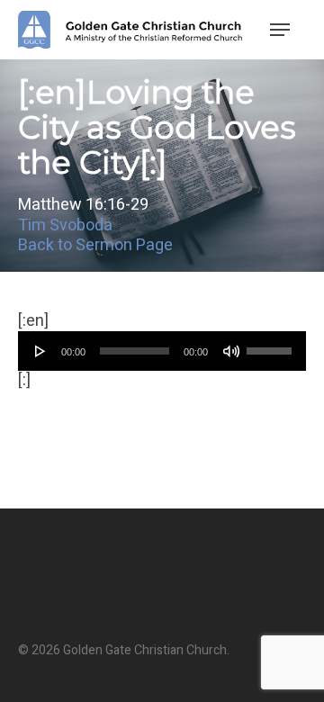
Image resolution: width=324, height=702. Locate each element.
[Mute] (231, 351)
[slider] (272, 344)
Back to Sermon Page (95, 245)
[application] (162, 351)
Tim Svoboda (65, 225)
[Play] (40, 351)
